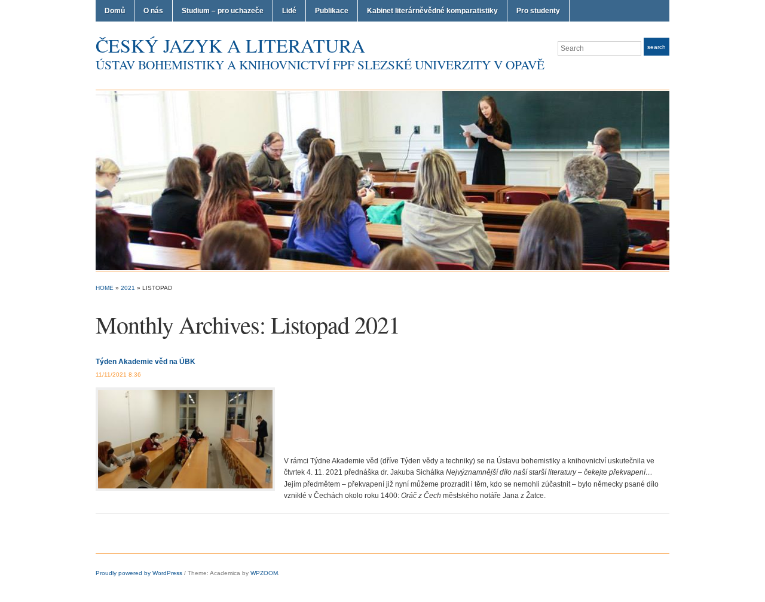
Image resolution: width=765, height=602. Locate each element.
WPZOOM (264, 573)
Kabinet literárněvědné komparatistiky (432, 11)
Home (105, 288)
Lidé (289, 11)
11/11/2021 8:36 (118, 374)
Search (656, 47)
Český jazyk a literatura (230, 45)
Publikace (331, 11)
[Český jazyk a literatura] (382, 180)
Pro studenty (538, 11)
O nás (153, 11)
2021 (128, 288)
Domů (115, 11)
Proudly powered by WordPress (139, 573)
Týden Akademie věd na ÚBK (145, 361)
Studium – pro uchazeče (223, 11)
